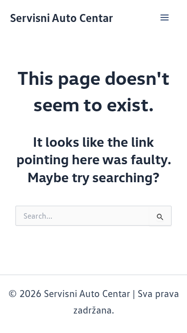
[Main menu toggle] (164, 17)
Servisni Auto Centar (61, 17)
